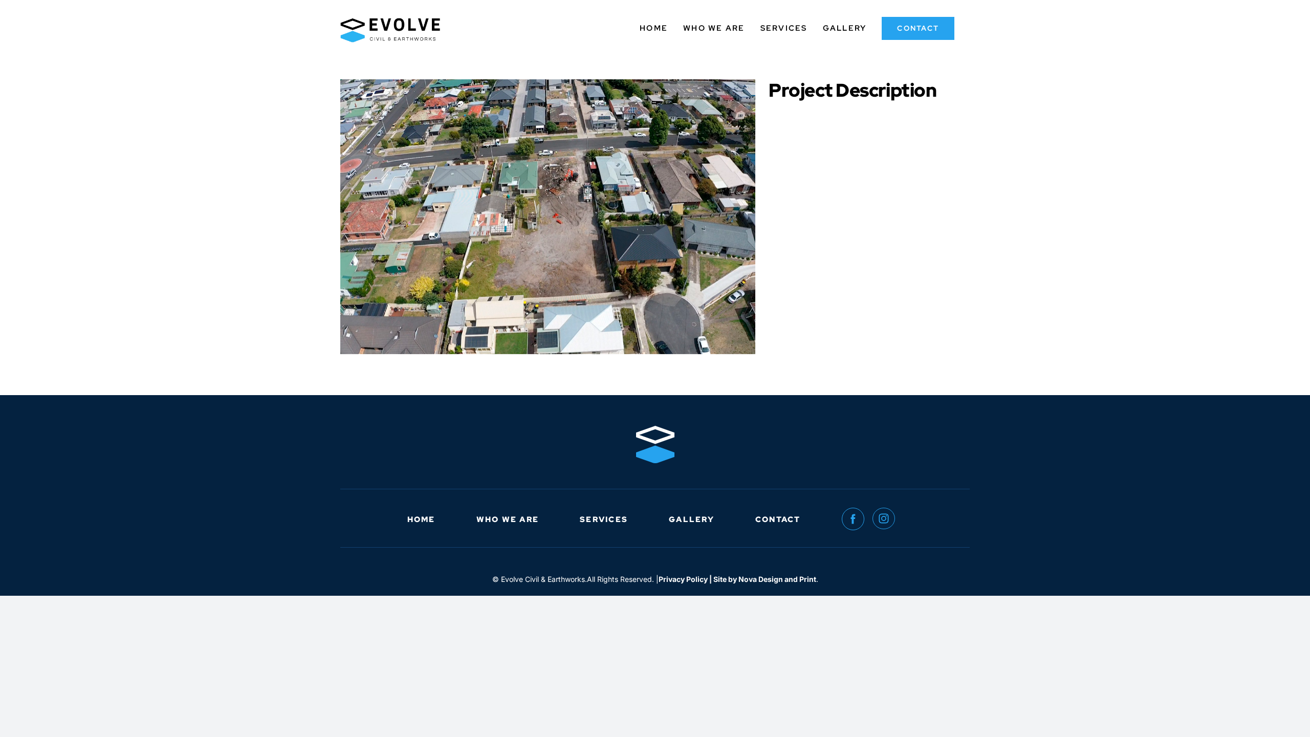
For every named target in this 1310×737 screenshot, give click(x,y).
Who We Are (507, 519)
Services (604, 519)
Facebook (857, 519)
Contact (778, 519)
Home (421, 519)
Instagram (887, 519)
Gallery (691, 519)
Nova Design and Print (777, 579)
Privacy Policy (683, 579)
